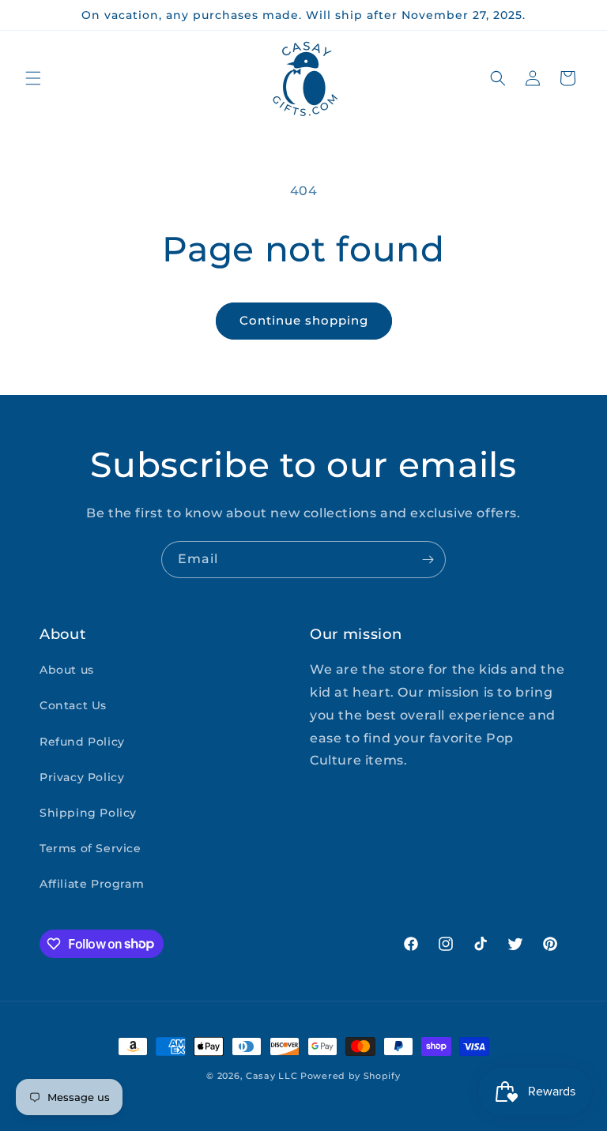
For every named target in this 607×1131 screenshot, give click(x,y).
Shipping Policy (88, 813)
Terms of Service (90, 848)
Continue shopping (303, 320)
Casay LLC (271, 1075)
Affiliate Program (92, 884)
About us (67, 670)
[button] (33, 78)
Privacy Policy (82, 777)
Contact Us (73, 705)
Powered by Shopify (350, 1075)
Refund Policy (82, 742)
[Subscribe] (427, 559)
